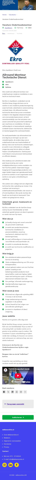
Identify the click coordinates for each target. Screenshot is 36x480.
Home (4, 15)
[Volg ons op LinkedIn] (10, 465)
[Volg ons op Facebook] (16, 465)
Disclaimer (7, 444)
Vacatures (12, 15)
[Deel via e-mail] (21, 392)
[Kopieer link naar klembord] (25, 392)
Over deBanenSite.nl (11, 435)
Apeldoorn (8, 28)
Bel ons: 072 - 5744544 (12, 456)
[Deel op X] (8, 392)
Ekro (3, 33)
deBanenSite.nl (20, 475)
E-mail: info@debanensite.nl (14, 459)
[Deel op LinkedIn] (12, 392)
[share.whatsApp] (16, 392)
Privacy (6, 447)
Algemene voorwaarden (12, 441)
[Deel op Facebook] (4, 392)
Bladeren (7, 438)
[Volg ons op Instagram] (4, 465)
